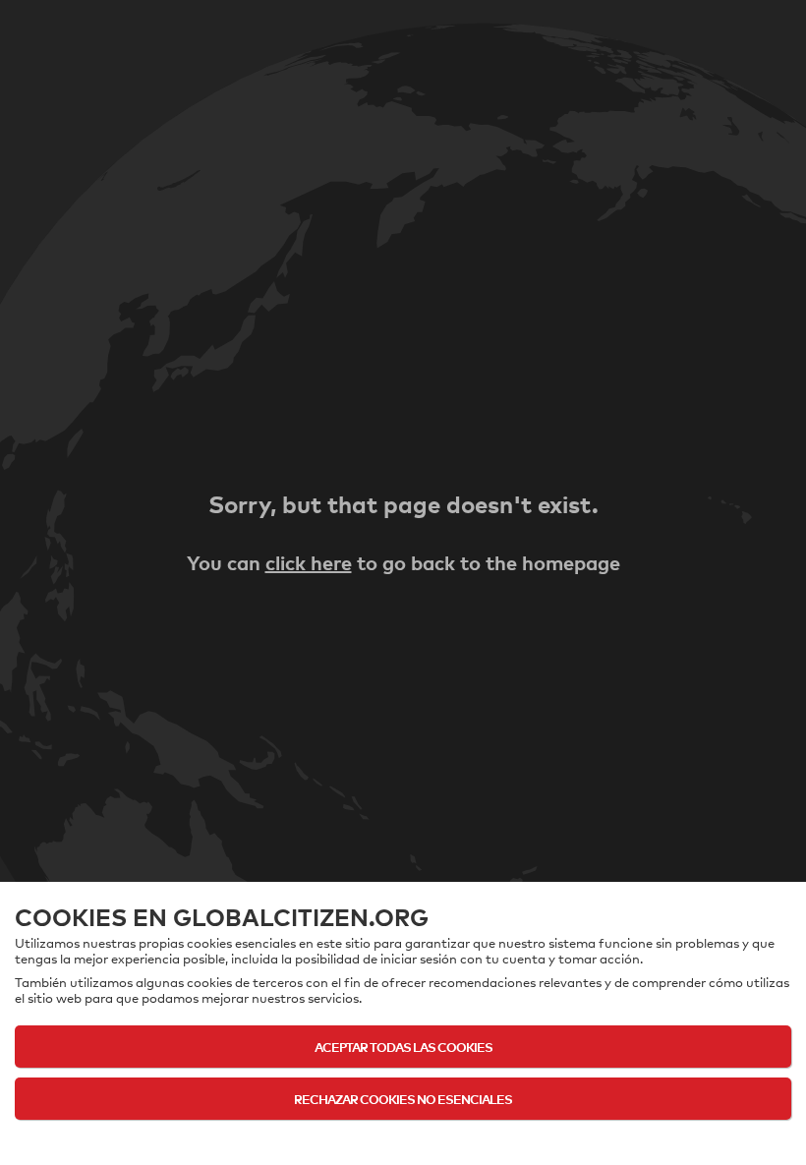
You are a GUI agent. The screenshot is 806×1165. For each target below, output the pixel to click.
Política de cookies (403, 1137)
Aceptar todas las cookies (403, 1046)
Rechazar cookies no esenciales (403, 1098)
